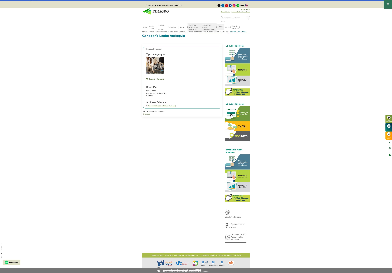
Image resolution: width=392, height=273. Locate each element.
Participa (220, 26)
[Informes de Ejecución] (237, 81)
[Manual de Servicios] (237, 113)
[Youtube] (226, 5)
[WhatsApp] (237, 5)
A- (390, 143)
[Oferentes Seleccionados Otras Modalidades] (237, 55)
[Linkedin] (222, 5)
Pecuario (152, 79)
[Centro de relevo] (164, 263)
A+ (390, 147)
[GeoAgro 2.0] (237, 136)
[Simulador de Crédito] (237, 126)
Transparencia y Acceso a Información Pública (208, 27)
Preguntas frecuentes (235, 27)
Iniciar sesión (245, 9)
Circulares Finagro (233, 216)
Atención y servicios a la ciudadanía (193, 27)
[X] (219, 5)
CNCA (227, 27)
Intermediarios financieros (241, 12)
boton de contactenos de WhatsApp (11, 262)
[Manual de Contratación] (237, 69)
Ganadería (160, 79)
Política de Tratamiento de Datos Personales (181, 255)
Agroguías (146, 114)
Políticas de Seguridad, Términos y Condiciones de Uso (221, 255)
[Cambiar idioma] (246, 5)
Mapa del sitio (157, 255)
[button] (196, 270)
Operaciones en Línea (238, 225)
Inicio (145, 27)
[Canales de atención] (388, 135)
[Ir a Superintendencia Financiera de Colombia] (1, 250)
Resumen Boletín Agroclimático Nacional (238, 237)
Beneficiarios (225, 12)
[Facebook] (230, 5)
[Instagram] (234, 5)
